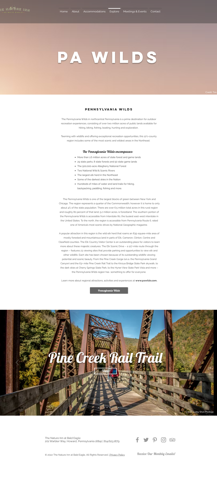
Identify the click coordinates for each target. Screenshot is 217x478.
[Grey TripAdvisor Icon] (172, 439)
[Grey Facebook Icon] (137, 439)
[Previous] (17, 363)
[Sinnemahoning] (104, 407)
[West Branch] (112, 407)
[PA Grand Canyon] (107, 407)
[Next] (199, 363)
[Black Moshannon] (118, 407)
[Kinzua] (101, 407)
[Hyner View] (109, 407)
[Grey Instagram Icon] (163, 439)
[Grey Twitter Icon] (146, 439)
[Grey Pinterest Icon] (154, 439)
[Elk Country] (115, 407)
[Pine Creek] (98, 407)
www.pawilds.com (146, 280)
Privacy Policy (117, 454)
